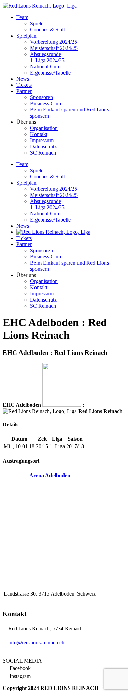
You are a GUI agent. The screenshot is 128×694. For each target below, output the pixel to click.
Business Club (45, 103)
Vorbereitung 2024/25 (53, 42)
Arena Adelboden (49, 475)
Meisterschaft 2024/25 (54, 48)
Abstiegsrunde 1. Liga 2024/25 (47, 57)
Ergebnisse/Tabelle (50, 73)
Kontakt (38, 134)
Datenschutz (43, 146)
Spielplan (26, 36)
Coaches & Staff (48, 29)
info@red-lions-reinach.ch (36, 642)
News (22, 79)
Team (22, 17)
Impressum (42, 140)
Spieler (37, 23)
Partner (24, 91)
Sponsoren (41, 97)
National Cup (44, 66)
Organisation (44, 128)
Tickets (24, 85)
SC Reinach (43, 153)
